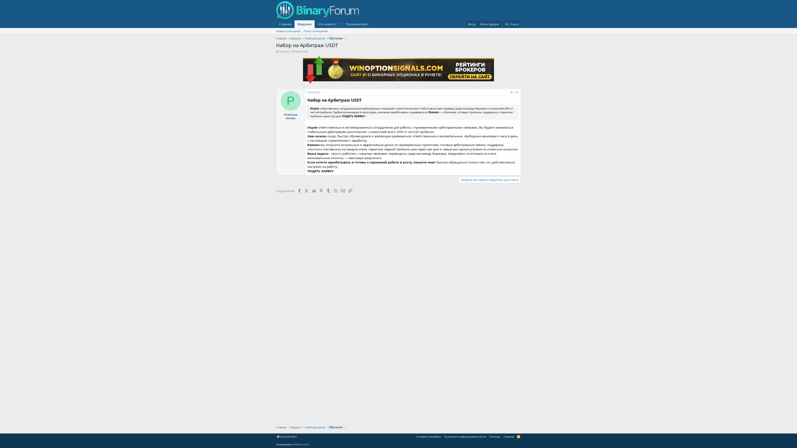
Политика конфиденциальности (465, 436)
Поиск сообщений (316, 31)
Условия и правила (428, 436)
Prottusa (284, 51)
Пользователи (357, 24)
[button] (340, 24)
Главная (285, 24)
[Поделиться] (511, 92)
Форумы (305, 24)
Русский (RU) (288, 436)
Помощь (495, 436)
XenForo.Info (302, 444)
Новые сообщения (288, 31)
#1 (517, 92)
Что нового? (327, 24)
